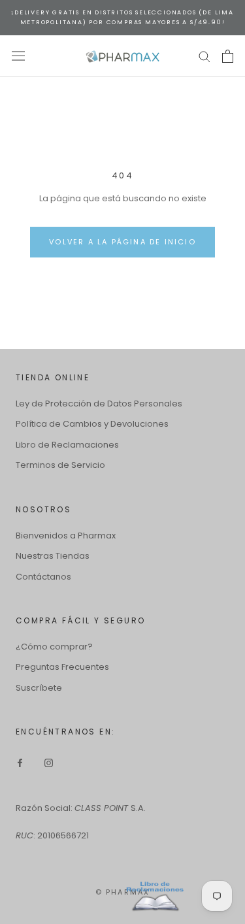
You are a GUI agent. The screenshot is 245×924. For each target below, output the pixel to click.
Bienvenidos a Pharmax (66, 535)
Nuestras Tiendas (53, 556)
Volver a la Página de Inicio (122, 242)
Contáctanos (43, 576)
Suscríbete (39, 688)
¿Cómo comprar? (54, 646)
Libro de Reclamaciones (67, 444)
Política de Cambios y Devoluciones (92, 424)
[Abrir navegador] (18, 56)
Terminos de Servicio (60, 465)
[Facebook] (20, 762)
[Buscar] (204, 55)
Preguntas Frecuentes (62, 667)
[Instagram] (48, 762)
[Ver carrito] (227, 56)
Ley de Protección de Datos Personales (99, 403)
